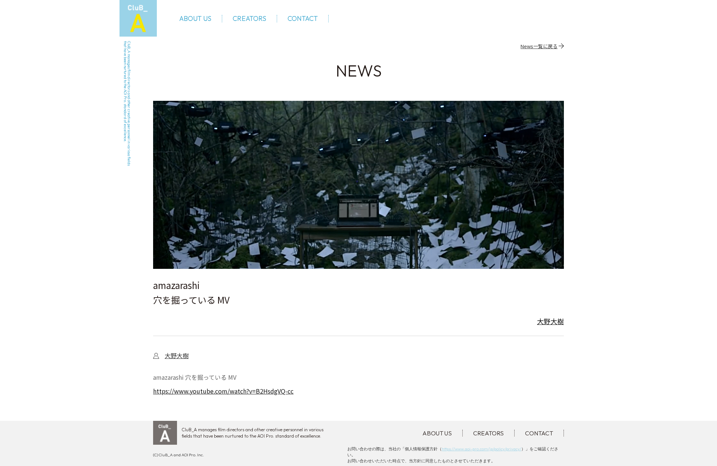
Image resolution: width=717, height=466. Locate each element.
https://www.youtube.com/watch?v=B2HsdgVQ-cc (223, 390)
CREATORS (249, 18)
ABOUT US (195, 18)
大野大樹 (550, 321)
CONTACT (303, 18)
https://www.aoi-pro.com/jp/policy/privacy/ (481, 448)
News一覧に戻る (539, 46)
